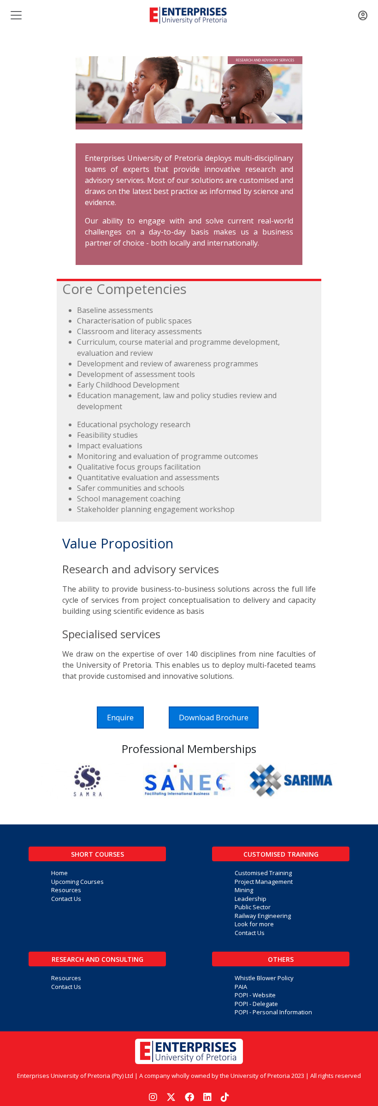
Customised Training (281, 854)
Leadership (250, 898)
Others (281, 959)
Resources (66, 890)
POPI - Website (255, 995)
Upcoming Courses (77, 881)
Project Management (264, 881)
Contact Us (66, 898)
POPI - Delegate (256, 1004)
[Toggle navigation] (15, 15)
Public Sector (253, 907)
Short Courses (97, 854)
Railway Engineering (263, 916)
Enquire (120, 717)
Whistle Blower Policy (264, 978)
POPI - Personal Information (273, 1012)
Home (59, 873)
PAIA (241, 986)
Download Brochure (213, 717)
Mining (244, 890)
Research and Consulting (97, 959)
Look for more (254, 924)
